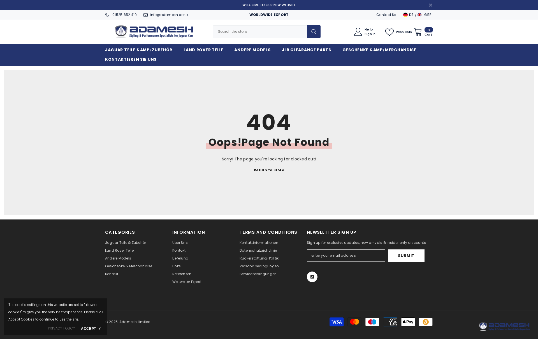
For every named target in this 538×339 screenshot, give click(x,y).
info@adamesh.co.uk (169, 14)
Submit (406, 255)
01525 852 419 (124, 14)
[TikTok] (312, 277)
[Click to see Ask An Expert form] (504, 326)
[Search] (267, 31)
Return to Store (269, 170)
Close (430, 5)
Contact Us (386, 14)
